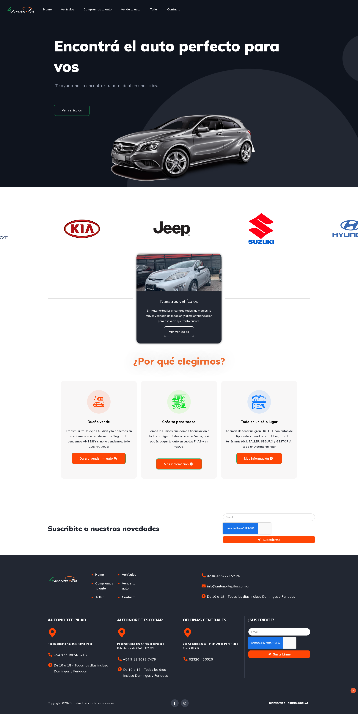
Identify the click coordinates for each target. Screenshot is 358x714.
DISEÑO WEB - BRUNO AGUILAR (288, 703)
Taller (154, 9)
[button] (72, 110)
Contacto (173, 9)
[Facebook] (175, 703)
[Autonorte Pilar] (20, 9)
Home (47, 9)
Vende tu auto (131, 9)
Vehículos (67, 9)
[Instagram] (185, 703)
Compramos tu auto (98, 9)
